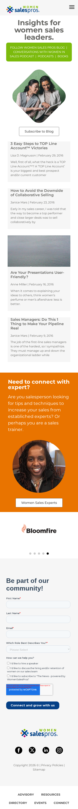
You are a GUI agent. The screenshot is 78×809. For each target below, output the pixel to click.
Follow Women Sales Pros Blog (37, 47)
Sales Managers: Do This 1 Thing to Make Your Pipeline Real (37, 323)
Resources (50, 794)
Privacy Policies (52, 765)
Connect (61, 803)
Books (63, 56)
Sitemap (39, 769)
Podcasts (46, 56)
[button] (71, 7)
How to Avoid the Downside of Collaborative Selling (37, 192)
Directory (18, 803)
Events (40, 803)
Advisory (26, 794)
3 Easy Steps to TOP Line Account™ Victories (34, 145)
